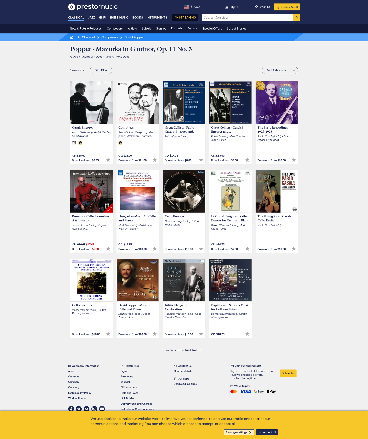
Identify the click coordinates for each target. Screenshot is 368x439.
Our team (74, 376)
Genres (161, 29)
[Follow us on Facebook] (72, 409)
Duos (99, 56)
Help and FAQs (129, 393)
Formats (176, 28)
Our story (73, 387)
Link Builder (127, 398)
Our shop (73, 382)
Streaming (187, 17)
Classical (76, 17)
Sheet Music (119, 17)
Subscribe (288, 373)
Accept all (269, 432)
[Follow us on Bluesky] (87, 409)
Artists (132, 29)
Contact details (183, 371)
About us (73, 371)
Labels (146, 29)
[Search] (296, 17)
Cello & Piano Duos (117, 56)
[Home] (72, 37)
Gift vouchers (129, 387)
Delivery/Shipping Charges (136, 403)
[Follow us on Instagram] (95, 409)
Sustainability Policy (79, 393)
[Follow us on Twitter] (80, 409)
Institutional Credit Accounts (137, 409)
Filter (104, 70)
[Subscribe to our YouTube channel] (103, 409)
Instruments (157, 17)
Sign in (235, 7)
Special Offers (212, 29)
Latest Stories (236, 29)
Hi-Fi (102, 17)
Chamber (87, 56)
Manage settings (236, 432)
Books (138, 17)
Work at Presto (77, 398)
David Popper (134, 37)
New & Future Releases (86, 29)
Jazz (91, 17)
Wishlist (265, 7)
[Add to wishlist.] (108, 160)
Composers (115, 29)
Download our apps (185, 384)
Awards (192, 28)
